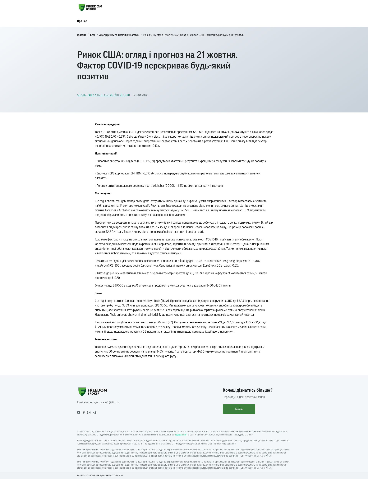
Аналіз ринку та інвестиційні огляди (119, 35)
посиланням (180, 435)
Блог (92, 35)
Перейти (239, 409)
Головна (81, 35)
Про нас (82, 21)
